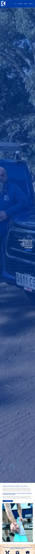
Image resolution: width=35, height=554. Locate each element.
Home (15, 3)
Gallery (25, 3)
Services (20, 3)
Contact (31, 3)
